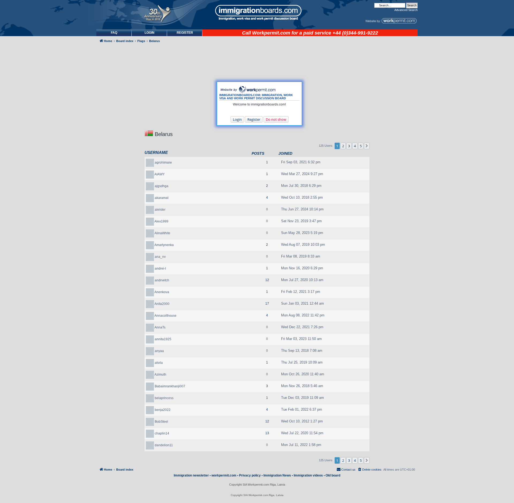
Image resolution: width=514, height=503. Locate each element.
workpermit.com (223, 475)
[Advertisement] (118, 189)
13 (267, 433)
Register (253, 119)
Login (237, 119)
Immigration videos (308, 475)
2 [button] (343, 145)
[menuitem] (149, 32)
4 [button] (355, 145)
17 (267, 303)
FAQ (114, 33)
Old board (333, 475)
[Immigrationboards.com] (257, 13)
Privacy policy (250, 475)
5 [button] (361, 145)
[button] (366, 146)
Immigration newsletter (191, 475)
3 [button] (349, 145)
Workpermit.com (271, 33)
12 (267, 280)
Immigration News (277, 475)
